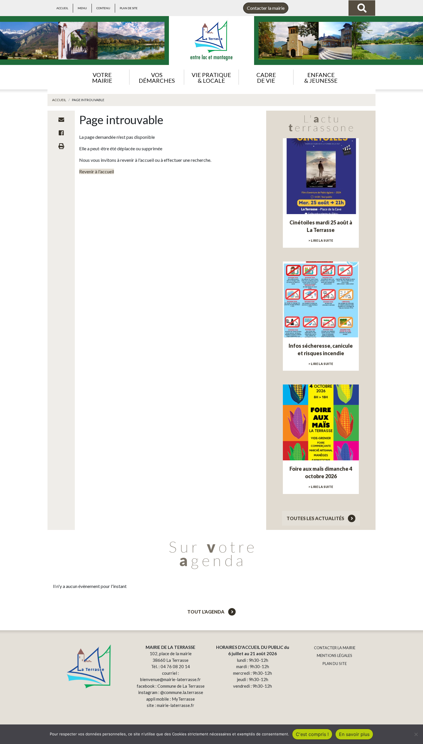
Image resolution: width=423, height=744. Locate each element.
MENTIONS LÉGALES (334, 655)
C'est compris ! (312, 734)
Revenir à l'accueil (96, 171)
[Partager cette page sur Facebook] (61, 132)
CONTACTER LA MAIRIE (334, 647)
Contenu (103, 8)
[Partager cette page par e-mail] (61, 119)
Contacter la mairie (266, 8)
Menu (82, 8)
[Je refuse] (416, 734)
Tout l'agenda (206, 611)
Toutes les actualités (316, 518)
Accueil (62, 8)
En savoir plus (354, 734)
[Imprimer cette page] (61, 146)
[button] (102, 77)
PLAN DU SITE (335, 663)
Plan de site (129, 8)
